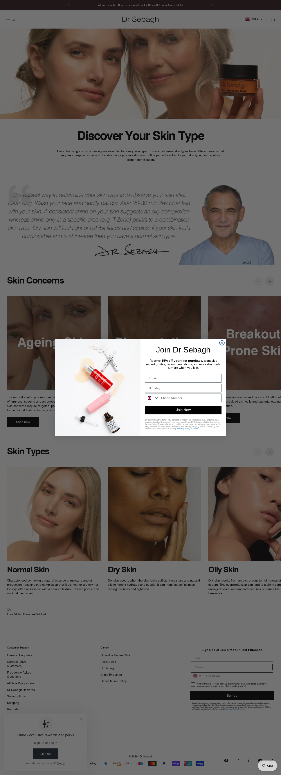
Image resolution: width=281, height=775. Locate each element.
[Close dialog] (222, 342)
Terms (195, 429)
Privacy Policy (183, 429)
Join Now (183, 410)
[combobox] (152, 398)
